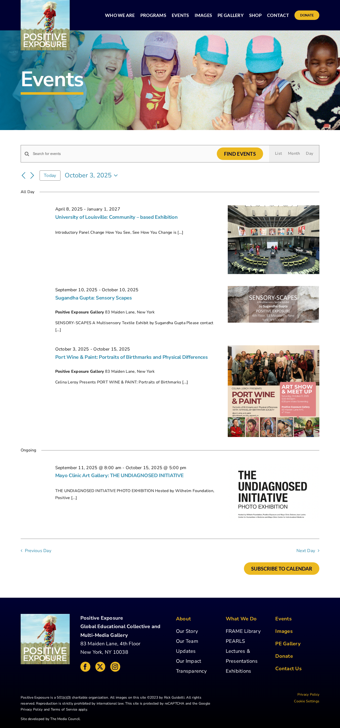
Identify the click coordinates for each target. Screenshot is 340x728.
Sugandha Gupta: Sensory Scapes (93, 297)
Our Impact (188, 661)
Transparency (191, 671)
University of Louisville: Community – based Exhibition (116, 217)
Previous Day (38, 551)
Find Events (240, 154)
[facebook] (85, 667)
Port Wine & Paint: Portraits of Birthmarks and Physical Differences (131, 357)
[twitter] (100, 667)
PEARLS (235, 641)
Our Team (187, 641)
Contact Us (288, 668)
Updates (186, 651)
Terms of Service (64, 709)
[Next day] (32, 176)
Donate (284, 656)
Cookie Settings (306, 701)
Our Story (187, 631)
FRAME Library (243, 631)
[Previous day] (24, 176)
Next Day (305, 551)
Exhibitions (238, 671)
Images (283, 631)
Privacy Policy (32, 709)
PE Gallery (287, 643)
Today (50, 175)
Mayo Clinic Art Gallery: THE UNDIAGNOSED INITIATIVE (119, 475)
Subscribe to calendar (281, 569)
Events (283, 618)
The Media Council (65, 719)
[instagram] (115, 667)
